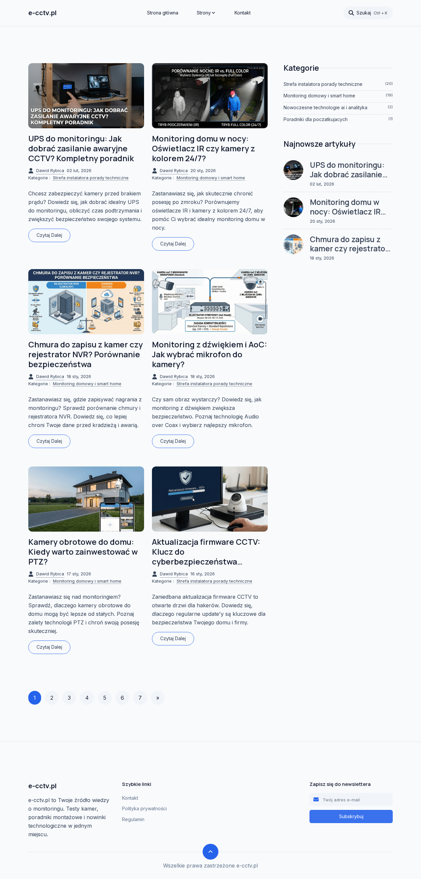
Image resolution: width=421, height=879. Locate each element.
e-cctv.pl (42, 13)
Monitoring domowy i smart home (211, 177)
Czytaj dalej (49, 235)
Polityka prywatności (144, 808)
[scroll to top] (210, 852)
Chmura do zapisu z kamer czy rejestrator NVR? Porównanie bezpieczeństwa (85, 354)
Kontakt (243, 12)
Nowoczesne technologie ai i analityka (338, 107)
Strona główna (162, 12)
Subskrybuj (351, 816)
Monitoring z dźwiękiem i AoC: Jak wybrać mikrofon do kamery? (209, 354)
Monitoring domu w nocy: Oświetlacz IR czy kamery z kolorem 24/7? (203, 148)
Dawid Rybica (50, 170)
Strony (204, 12)
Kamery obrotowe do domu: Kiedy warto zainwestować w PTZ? (83, 551)
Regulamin (133, 819)
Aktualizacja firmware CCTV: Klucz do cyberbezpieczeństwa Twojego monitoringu (206, 551)
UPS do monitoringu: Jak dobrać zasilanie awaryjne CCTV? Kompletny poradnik (81, 148)
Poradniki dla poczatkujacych (338, 119)
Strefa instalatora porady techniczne (91, 177)
